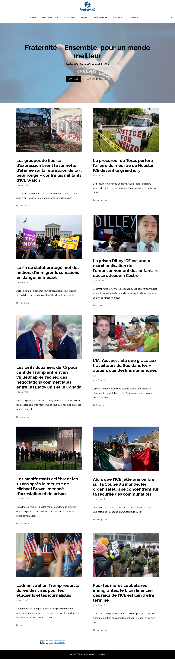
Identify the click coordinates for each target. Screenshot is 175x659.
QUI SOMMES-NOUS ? (96, 79)
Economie (69, 18)
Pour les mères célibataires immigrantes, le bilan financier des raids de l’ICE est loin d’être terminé (123, 593)
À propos (117, 18)
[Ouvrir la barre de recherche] (171, 17)
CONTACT (73, 79)
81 (51, 642)
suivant (59, 642)
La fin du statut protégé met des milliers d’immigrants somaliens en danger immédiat (47, 272)
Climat (32, 18)
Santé (84, 18)
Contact (133, 18)
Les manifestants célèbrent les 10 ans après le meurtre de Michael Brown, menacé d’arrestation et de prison (47, 486)
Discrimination (50, 18)
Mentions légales (97, 654)
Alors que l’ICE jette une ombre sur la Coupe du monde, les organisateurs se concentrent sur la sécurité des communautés (125, 487)
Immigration (100, 18)
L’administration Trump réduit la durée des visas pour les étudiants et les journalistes (47, 590)
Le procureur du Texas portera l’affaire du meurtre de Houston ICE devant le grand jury (124, 165)
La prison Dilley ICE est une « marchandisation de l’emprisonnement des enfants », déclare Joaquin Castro (125, 268)
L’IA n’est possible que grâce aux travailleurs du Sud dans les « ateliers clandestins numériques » (125, 368)
